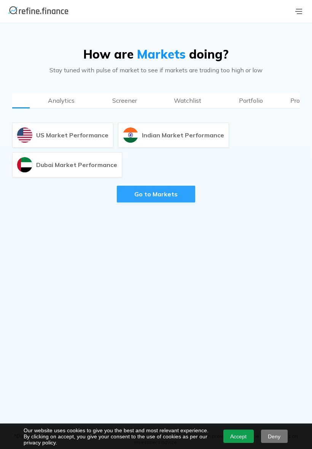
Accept (238, 436)
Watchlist (187, 100)
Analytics (61, 100)
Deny (274, 436)
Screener (124, 100)
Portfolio (251, 100)
